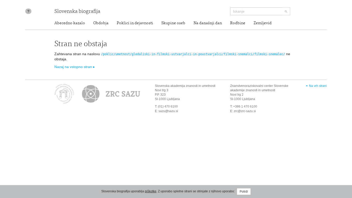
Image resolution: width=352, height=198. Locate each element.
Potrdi (244, 191)
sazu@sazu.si (168, 111)
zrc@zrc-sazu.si (245, 111)
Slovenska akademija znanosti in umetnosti (185, 86)
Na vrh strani (318, 86)
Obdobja (100, 23)
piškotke (150, 191)
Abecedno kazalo (69, 23)
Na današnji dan (208, 23)
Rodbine (237, 23)
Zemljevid (263, 23)
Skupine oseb (173, 23)
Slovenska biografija (77, 11)
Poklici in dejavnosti (135, 23)
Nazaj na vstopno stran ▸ (74, 67)
